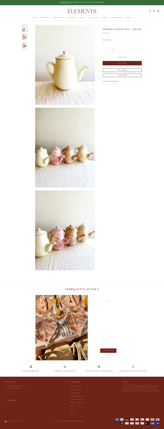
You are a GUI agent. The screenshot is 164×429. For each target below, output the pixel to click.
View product (108, 350)
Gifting (104, 17)
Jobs (72, 412)
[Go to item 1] (25, 28)
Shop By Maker (116, 17)
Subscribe (11, 400)
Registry (128, 17)
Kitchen (82, 17)
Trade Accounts (75, 393)
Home (35, 17)
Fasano (105, 26)
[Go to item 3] (25, 45)
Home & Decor (94, 17)
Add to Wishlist (122, 75)
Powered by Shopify (77, 421)
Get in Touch (74, 389)
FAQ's (72, 406)
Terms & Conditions (77, 403)
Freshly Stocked (59, 17)
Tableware (72, 17)
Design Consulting (76, 396)
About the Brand (76, 386)
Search (73, 409)
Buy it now (122, 63)
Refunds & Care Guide (77, 399)
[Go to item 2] (25, 36)
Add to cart (122, 57)
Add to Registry (122, 70)
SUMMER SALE (66, 2)
